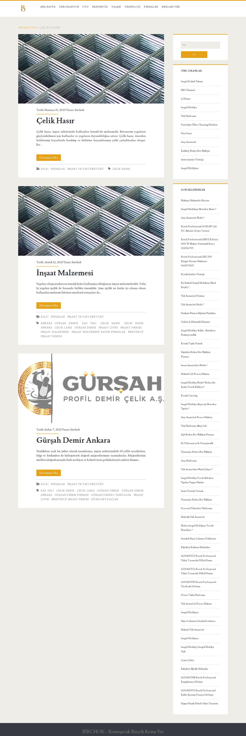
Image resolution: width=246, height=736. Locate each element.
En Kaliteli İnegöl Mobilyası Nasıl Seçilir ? (198, 285)
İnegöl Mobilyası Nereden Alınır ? (198, 209)
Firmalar (151, 6)
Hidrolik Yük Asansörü (193, 517)
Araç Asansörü (188, 142)
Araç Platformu (189, 460)
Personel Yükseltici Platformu (196, 508)
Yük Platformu (188, 116)
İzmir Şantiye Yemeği (192, 159)
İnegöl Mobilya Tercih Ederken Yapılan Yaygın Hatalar (197, 480)
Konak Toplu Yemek (191, 343)
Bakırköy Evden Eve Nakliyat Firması (195, 354)
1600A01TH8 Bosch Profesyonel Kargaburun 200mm (198, 679)
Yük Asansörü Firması (192, 296)
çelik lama (63, 327)
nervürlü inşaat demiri (70, 499)
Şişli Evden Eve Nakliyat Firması (197, 434)
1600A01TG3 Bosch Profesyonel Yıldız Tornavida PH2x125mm (198, 558)
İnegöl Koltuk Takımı (192, 81)
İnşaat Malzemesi (91, 221)
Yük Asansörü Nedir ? (192, 304)
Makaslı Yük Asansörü (192, 629)
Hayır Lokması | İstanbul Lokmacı (198, 621)
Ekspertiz (100, 6)
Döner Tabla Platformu (193, 595)
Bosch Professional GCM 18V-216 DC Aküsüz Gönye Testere (199, 228)
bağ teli (89, 323)
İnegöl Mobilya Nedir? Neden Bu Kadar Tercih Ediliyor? (198, 384)
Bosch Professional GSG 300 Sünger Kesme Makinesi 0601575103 (196, 261)
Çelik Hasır (91, 69)
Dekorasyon (69, 6)
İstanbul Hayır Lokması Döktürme (198, 538)
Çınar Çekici (187, 660)
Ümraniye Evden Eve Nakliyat (196, 452)
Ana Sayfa (48, 6)
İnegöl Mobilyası (189, 168)
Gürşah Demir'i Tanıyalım (111, 495)
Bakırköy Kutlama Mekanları (195, 547)
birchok (79, 110)
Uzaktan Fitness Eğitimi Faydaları (198, 313)
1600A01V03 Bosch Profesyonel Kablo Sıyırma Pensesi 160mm (198, 692)
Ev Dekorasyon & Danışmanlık (197, 443)
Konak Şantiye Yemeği (193, 274)
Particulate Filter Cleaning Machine (199, 124)
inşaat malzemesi (55, 332)
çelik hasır (121, 169)
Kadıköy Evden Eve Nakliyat (195, 151)
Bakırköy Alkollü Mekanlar (194, 668)
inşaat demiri (131, 327)
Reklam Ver (171, 6)
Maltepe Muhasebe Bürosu (195, 200)
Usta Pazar (186, 133)
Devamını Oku (50, 158)
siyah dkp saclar (104, 499)
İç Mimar (186, 98)
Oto (85, 6)
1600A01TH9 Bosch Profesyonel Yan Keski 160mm (198, 584)
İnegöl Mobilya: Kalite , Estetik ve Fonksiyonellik (198, 332)
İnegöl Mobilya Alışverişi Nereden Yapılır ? (198, 406)
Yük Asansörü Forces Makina (196, 603)
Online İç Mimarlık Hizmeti (195, 321)
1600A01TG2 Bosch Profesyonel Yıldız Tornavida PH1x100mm (198, 571)
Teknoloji (132, 6)
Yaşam (116, 6)
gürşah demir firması (72, 495)
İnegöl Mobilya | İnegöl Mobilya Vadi (197, 649)
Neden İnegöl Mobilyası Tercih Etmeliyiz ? (197, 527)
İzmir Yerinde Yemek (192, 491)
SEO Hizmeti (188, 90)
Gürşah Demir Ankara (91, 388)
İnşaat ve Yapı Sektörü (85, 169)
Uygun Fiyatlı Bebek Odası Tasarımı (199, 703)
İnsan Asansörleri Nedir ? (194, 365)
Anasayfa (27, 27)
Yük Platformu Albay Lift (194, 426)
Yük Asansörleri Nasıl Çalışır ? (196, 469)
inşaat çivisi (108, 327)
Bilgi (44, 169)
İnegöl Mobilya (189, 107)
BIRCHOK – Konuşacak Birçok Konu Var (123, 732)
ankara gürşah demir (59, 323)
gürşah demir (85, 327)
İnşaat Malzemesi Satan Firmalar (99, 332)
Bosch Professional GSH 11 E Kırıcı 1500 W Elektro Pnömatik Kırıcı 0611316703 (199, 244)
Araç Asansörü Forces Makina (196, 417)
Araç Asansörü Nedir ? (192, 217)
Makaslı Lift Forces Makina (195, 374)
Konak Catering (189, 395)
